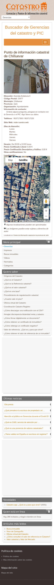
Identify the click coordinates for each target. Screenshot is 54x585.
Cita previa (8, 404)
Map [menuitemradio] (10, 160)
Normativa (8, 262)
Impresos (8, 250)
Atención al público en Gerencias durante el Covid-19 (26, 416)
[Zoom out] (46, 216)
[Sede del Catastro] (27, 9)
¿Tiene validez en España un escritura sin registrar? (26, 434)
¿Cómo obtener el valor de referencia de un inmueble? (27, 333)
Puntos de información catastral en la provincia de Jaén (31, 235)
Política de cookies (11, 556)
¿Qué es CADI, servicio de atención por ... (21, 422)
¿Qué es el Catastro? (13, 280)
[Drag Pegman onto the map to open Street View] (46, 201)
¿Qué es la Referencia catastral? (17, 284)
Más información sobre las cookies (17, 560)
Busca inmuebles (11, 254)
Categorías (8, 266)
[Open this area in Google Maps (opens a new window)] (9, 220)
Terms (47, 221)
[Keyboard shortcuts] (21, 221)
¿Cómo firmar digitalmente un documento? (22, 318)
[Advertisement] (27, 366)
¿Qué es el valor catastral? (15, 287)
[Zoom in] (46, 210)
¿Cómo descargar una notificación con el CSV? (23, 310)
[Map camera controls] (46, 191)
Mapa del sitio (7, 573)
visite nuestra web (21, 122)
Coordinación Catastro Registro (17, 307)
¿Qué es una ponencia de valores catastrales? (23, 428)
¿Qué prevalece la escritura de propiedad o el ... (24, 410)
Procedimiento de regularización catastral (21, 295)
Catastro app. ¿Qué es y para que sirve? (23, 505)
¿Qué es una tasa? (12, 291)
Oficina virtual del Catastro (15, 303)
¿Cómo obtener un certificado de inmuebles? (23, 322)
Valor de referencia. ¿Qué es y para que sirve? (23, 330)
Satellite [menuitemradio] (23, 160)
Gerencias (8, 246)
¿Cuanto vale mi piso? (13, 299)
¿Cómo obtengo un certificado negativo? (21, 326)
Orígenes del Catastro (13, 276)
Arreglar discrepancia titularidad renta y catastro (24, 314)
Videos (7, 258)
